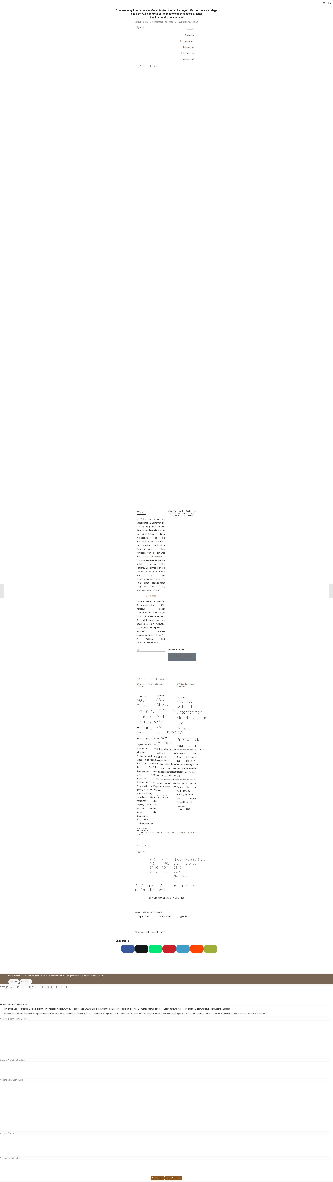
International (188, 59)
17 (166, 833)
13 (157, 833)
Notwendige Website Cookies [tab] (14, 1018)
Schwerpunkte (186, 41)
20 (173, 833)
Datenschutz (165, 916)
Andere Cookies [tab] (7, 1133)
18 (168, 833)
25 (184, 833)
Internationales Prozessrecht (167, 22)
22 (177, 833)
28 (191, 833)
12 (154, 833)
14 (159, 833)
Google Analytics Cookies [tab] (12, 1060)
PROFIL (190, 29)
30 (195, 833)
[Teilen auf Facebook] (128, 949)
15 (161, 833)
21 (175, 833)
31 (137, 835)
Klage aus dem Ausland (148, 590)
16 (163, 833)
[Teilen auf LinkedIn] (183, 949)
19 (170, 833)
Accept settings (157, 1178)
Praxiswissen (187, 53)
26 (186, 833)
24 (182, 833)
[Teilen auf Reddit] (197, 949)
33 (142, 835)
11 (152, 833)
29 (193, 833)
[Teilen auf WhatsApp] (155, 949)
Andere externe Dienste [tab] (11, 1080)
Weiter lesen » (142, 828)
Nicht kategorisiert (189, 22)
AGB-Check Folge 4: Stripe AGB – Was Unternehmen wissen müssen (169, 721)
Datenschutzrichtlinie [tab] (10, 1158)
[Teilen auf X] (141, 949)
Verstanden (14, 981)
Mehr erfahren (26, 981)
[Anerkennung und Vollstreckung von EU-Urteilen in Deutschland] (2, 591)
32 (140, 835)
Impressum (143, 916)
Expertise (189, 35)
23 (179, 833)
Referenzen (188, 47)
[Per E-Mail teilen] (210, 949)
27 (189, 833)
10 (150, 833)
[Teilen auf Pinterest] (169, 949)
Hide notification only (173, 1178)
